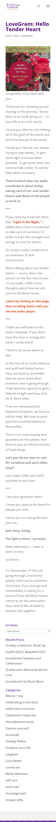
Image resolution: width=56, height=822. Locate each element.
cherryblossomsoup (20, 722)
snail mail (12, 787)
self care (11, 780)
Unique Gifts (14, 800)
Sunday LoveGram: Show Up (25, 645)
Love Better (27, 35)
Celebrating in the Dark (22, 702)
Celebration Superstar (21, 715)
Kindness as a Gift (18, 748)
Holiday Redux (16, 741)
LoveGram (13, 767)
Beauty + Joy (14, 696)
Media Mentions (17, 774)
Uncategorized (16, 793)
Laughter (12, 754)
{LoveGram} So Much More (24, 681)
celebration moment (20, 709)
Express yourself (17, 728)
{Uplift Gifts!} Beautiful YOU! (26, 652)
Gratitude (12, 735)
